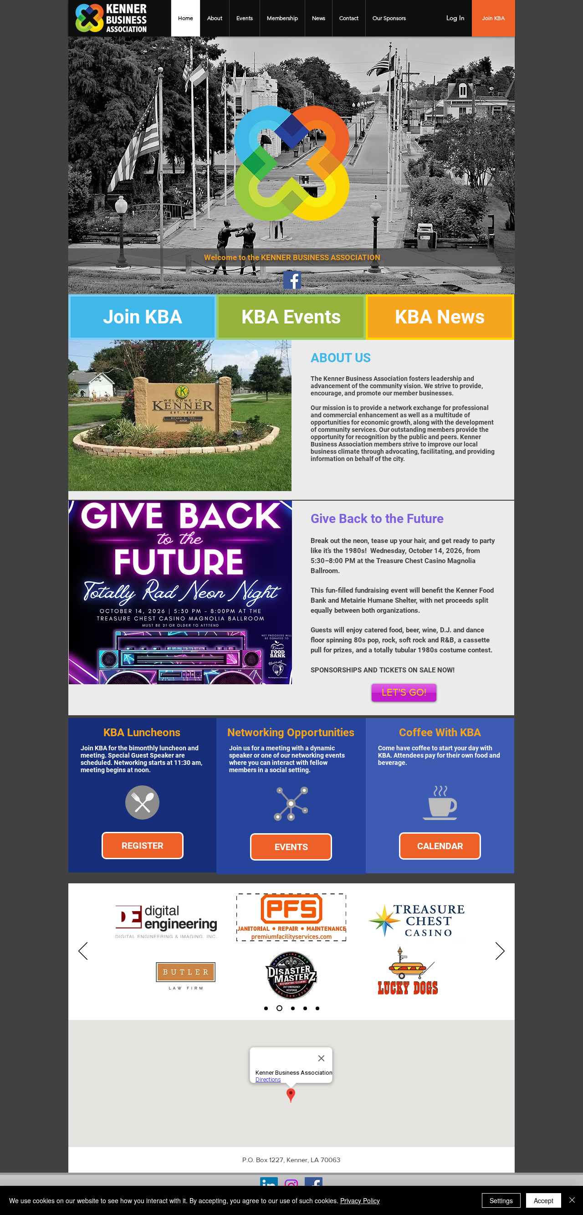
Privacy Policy (360, 1200)
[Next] (500, 951)
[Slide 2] (279, 1008)
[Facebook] (292, 280)
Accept (543, 1200)
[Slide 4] (305, 1008)
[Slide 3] (293, 1008)
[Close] (572, 1200)
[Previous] (82, 951)
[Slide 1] (266, 1008)
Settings (501, 1200)
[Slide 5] (317, 1008)
